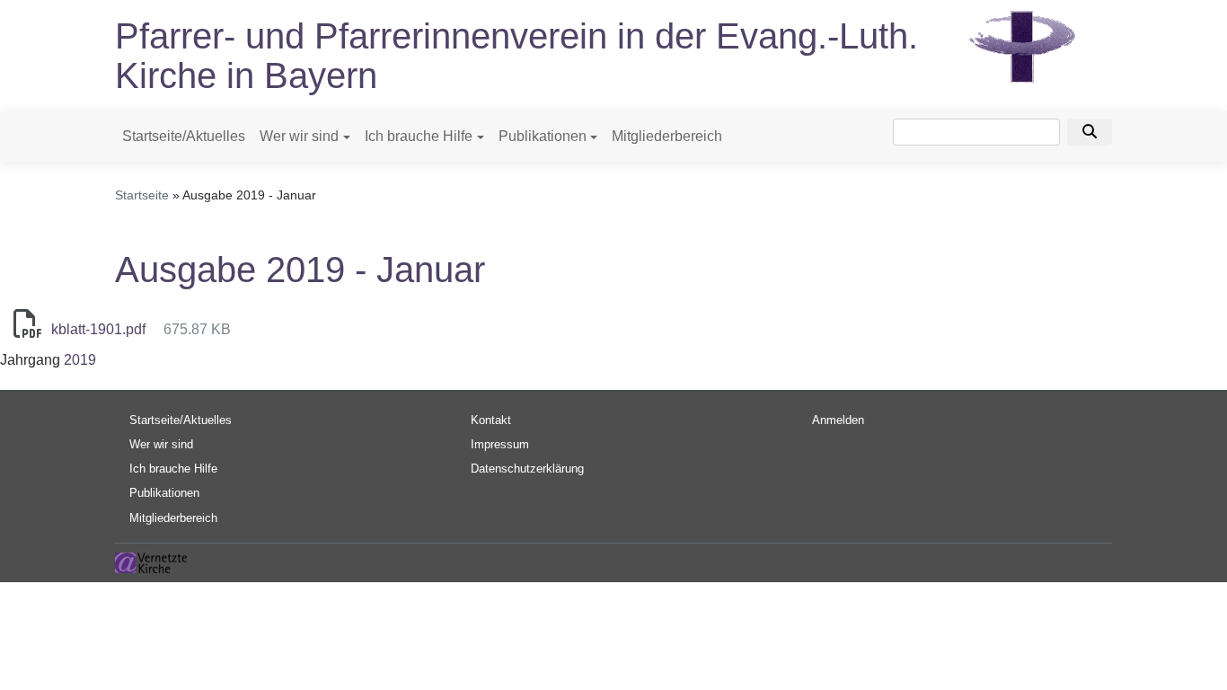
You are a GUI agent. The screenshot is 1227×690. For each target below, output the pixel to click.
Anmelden (838, 420)
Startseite (142, 195)
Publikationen (543, 136)
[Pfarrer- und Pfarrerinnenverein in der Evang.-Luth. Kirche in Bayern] (1022, 45)
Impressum (500, 444)
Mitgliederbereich (667, 136)
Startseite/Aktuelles (183, 136)
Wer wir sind (299, 136)
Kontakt (491, 420)
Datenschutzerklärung (527, 468)
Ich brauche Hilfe (418, 136)
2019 (80, 359)
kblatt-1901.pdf (98, 329)
